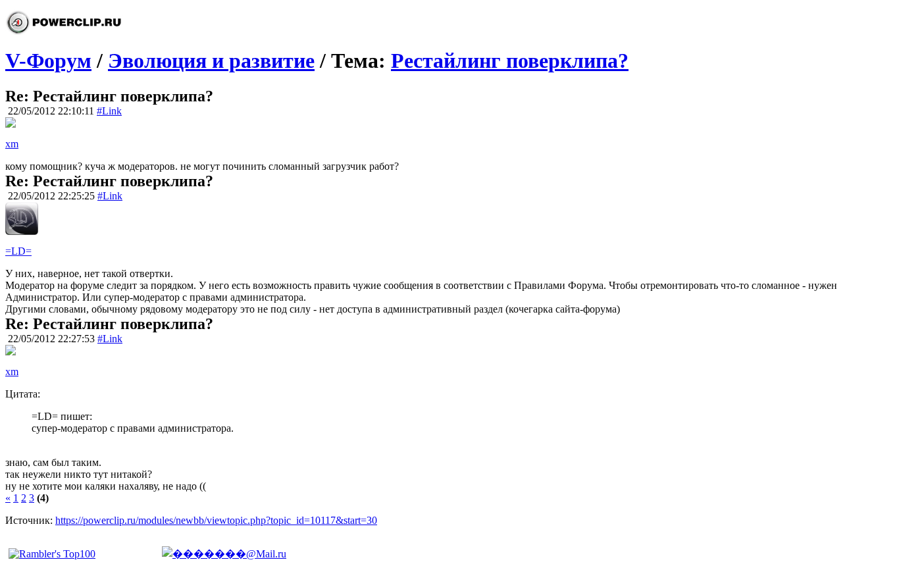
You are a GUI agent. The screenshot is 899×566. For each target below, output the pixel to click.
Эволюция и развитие (211, 60)
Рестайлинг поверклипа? (510, 60)
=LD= (18, 251)
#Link (109, 110)
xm (11, 143)
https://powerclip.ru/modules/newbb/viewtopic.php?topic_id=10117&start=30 (216, 520)
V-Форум (48, 60)
